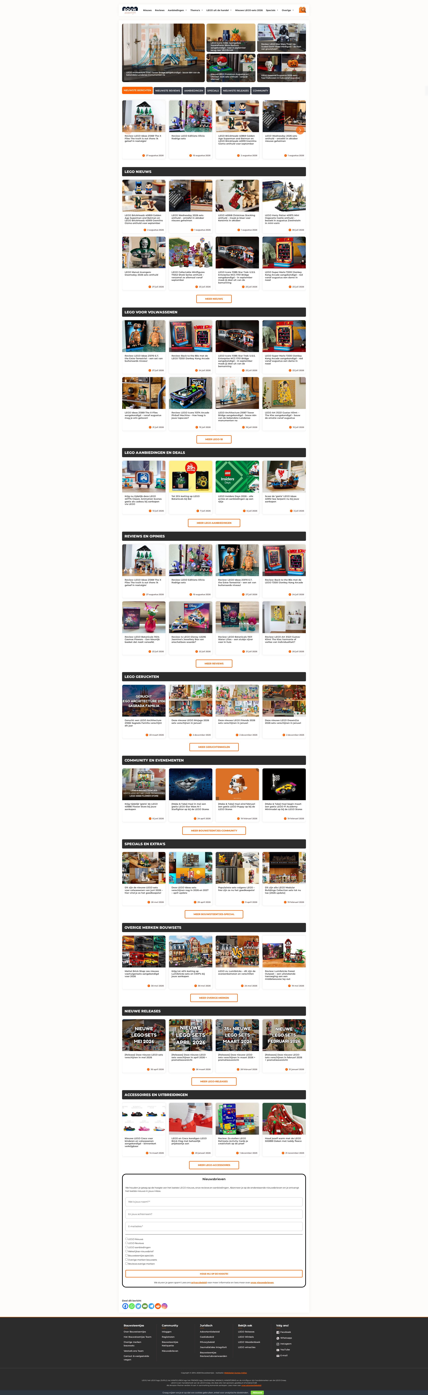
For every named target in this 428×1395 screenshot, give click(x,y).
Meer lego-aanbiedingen (214, 522)
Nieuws (147, 10)
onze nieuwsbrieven (262, 1282)
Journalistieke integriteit (213, 1347)
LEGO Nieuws (135, 1239)
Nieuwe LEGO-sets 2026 (249, 10)
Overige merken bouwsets (142, 1259)
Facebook (285, 1332)
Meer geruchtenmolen (214, 747)
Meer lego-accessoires (214, 1165)
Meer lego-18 (214, 439)
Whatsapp (286, 1337)
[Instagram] (164, 1306)
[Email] (145, 1306)
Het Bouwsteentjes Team (137, 1336)
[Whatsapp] (132, 1306)
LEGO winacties (246, 1347)
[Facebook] (125, 1306)
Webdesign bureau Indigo (235, 1373)
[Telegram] (151, 1306)
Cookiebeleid (207, 1336)
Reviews (160, 10)
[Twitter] (138, 1306)
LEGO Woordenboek (249, 1342)
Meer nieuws (214, 298)
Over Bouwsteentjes (135, 1331)
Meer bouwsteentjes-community (214, 830)
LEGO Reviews (136, 1243)
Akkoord (257, 1392)
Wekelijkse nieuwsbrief (140, 1251)
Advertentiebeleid (210, 1331)
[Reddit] (158, 1306)
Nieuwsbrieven (170, 1351)
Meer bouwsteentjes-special (214, 914)
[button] (300, 130)
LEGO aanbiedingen (139, 1247)
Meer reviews (214, 663)
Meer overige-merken (214, 997)
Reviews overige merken (141, 1263)
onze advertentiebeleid (251, 1385)
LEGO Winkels (246, 1336)
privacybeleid (199, 1282)
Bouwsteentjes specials (140, 1255)
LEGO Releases (246, 1331)
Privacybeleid (207, 1342)
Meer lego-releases (214, 1081)
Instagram (285, 1343)
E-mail (283, 1355)
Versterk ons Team (134, 1351)
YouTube (285, 1349)
